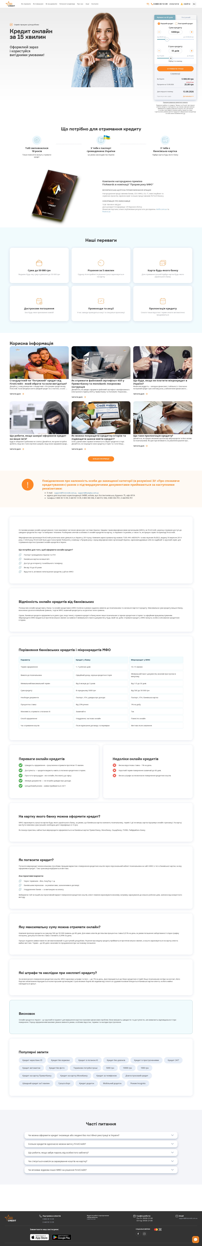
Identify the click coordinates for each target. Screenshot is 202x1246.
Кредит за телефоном (106, 1075)
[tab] (101, 1135)
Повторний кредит (185, 23)
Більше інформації (101, 459)
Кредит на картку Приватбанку (36, 1075)
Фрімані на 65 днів (165, 17)
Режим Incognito (138, 1083)
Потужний (186, 17)
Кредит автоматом (31, 1068)
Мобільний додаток (112, 1083)
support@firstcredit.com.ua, (65, 493)
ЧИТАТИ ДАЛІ (15, 394)
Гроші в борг (64, 1083)
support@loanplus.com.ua (88, 493)
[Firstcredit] (10, 4)
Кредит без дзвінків (116, 1060)
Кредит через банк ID (32, 1060)
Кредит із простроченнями (146, 1060)
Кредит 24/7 (173, 1060)
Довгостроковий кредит (136, 1075)
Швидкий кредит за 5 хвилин (36, 1083)
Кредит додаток (86, 1083)
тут (184, 113)
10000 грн (127, 1068)
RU (194, 4)
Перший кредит (167, 23)
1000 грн (145, 1068)
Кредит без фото (57, 1068)
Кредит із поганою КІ (88, 1060)
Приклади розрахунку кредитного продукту (175, 102)
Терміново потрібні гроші (85, 1068)
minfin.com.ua (161, 209)
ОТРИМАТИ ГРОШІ (175, 69)
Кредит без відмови (60, 1060)
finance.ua (106, 211)
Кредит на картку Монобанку (74, 1075)
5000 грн (110, 1068)
